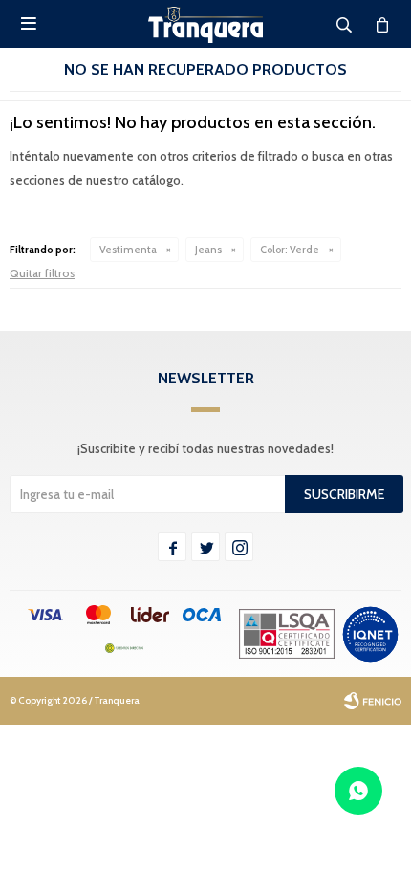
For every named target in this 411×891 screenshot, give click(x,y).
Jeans (208, 249)
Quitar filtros (42, 273)
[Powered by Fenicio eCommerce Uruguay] (372, 700)
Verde (289, 249)
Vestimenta (128, 249)
